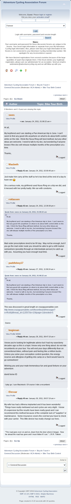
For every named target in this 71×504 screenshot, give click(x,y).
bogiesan (14, 330)
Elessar (13, 391)
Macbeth (13, 164)
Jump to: (63, 460)
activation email (42, 17)
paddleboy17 (16, 262)
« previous (57, 95)
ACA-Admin (35, 87)
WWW (18, 334)
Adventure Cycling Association (45, 491)
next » (64, 95)
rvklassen (14, 199)
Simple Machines (47, 494)
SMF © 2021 (35, 494)
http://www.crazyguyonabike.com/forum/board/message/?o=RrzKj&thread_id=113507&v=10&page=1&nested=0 (29, 311)
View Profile (10, 119)
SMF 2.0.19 (24, 494)
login (41, 15)
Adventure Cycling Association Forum (24, 2)
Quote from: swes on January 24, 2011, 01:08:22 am (26, 212)
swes (12, 115)
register (49, 15)
